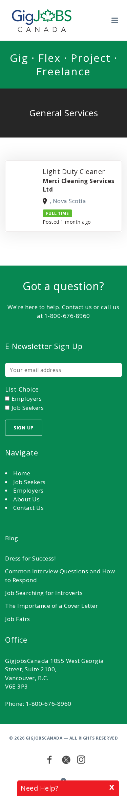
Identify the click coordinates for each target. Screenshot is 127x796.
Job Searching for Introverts (44, 593)
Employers (28, 490)
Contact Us (28, 508)
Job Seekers (29, 482)
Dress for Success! (30, 558)
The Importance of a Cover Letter (51, 606)
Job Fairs (17, 619)
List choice (22, 389)
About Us (26, 499)
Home (21, 473)
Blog (11, 538)
